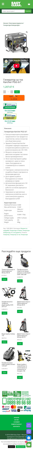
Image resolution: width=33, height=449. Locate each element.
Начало (5, 23)
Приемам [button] (11, 446)
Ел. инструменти (16, 232)
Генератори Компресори (11, 25)
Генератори (24, 234)
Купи (17, 92)
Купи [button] (4, 279)
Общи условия (20, 446)
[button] (26, 32)
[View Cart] (29, 4)
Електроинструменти (16, 23)
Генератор (6, 234)
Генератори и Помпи (16, 230)
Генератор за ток (15, 234)
